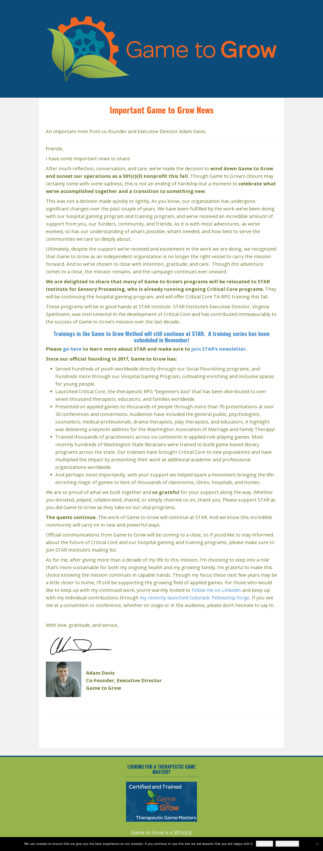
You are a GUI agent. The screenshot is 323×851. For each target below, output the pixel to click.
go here (72, 349)
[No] (317, 844)
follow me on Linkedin (216, 590)
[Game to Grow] (161, 48)
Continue (264, 844)
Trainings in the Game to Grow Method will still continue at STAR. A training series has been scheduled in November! (161, 336)
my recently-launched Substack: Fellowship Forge (194, 597)
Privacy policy (287, 844)
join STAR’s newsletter (218, 349)
